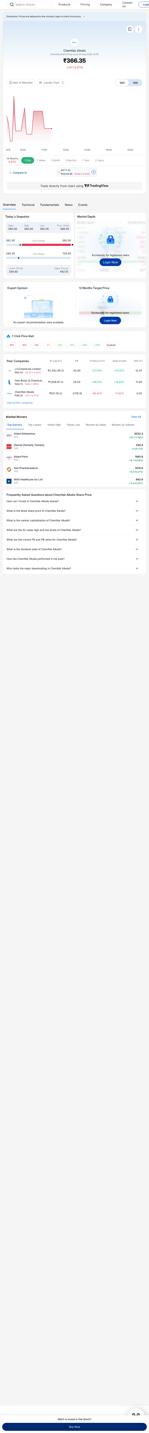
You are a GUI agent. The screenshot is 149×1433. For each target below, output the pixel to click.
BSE (135, 82)
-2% (48, 345)
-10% (24, 345)
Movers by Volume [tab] (123, 424)
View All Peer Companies (20, 402)
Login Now (110, 262)
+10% (84, 345)
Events (82, 205)
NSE (122, 82)
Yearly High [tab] (54, 424)
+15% (97, 345)
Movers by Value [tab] (96, 424)
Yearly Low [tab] (73, 424)
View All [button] (136, 416)
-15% (11, 345)
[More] (138, 29)
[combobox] (32, 4)
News (69, 205)
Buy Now (74, 1426)
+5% (71, 345)
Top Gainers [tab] (14, 424)
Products (64, 4)
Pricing (85, 4)
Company (106, 4)
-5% (36, 345)
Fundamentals (49, 205)
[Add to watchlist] (130, 29)
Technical (28, 205)
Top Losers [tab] (34, 424)
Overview (9, 204)
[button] (74, 501)
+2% (59, 345)
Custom (111, 345)
